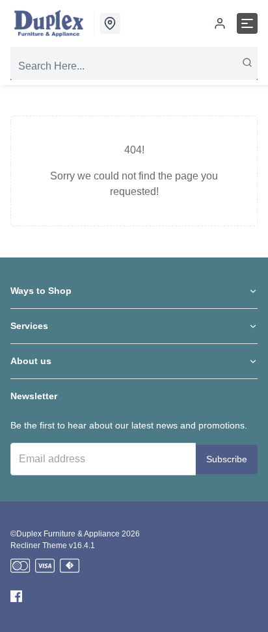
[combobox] (134, 66)
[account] (219, 23)
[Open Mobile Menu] (247, 23)
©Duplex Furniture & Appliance (65, 533)
